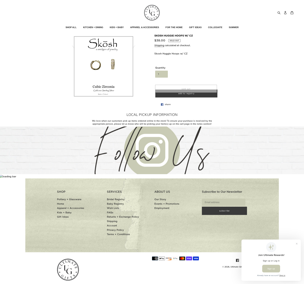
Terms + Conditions (118, 234)
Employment (161, 208)
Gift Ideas (63, 217)
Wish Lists (113, 208)
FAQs (110, 212)
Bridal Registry (116, 199)
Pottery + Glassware (69, 199)
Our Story (160, 199)
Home (60, 204)
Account (112, 225)
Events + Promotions (166, 204)
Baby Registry (115, 204)
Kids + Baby (64, 212)
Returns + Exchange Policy (123, 217)
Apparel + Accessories (70, 208)
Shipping (159, 45)
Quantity (160, 68)
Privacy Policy (115, 230)
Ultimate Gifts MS (239, 267)
